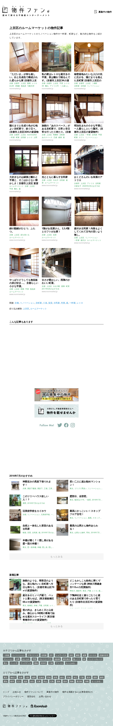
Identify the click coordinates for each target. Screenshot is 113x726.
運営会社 (31, 696)
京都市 (16, 83)
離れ (47, 86)
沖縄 (87, 681)
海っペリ (76, 659)
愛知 (5, 681)
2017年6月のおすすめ (50, 288)
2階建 (17, 86)
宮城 (49, 677)
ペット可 (14, 663)
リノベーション (93, 86)
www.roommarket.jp (50, 185)
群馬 (55, 677)
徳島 (58, 681)
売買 (63, 302)
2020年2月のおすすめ (91, 186)
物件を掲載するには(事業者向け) (77, 691)
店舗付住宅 (103, 655)
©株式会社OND (20, 715)
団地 (36, 663)
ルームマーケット (16, 186)
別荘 (71, 655)
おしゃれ (25, 659)
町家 (17, 137)
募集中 (105, 11)
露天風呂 (66, 659)
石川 (19, 681)
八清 (45, 302)
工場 (51, 663)
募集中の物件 (52, 691)
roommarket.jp (15, 88)
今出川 (55, 180)
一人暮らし (64, 86)
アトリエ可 (54, 86)
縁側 (60, 137)
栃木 (62, 677)
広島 (52, 681)
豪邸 (78, 655)
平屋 (61, 83)
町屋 (67, 286)
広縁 (55, 137)
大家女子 (77, 186)
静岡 (102, 677)
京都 (11, 83)
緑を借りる (25, 234)
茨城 (68, 677)
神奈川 (13, 677)
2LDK (11, 86)
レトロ (34, 83)
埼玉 (75, 677)
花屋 (54, 234)
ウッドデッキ (26, 663)
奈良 (32, 681)
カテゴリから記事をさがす (17, 650)
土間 (35, 137)
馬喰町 (55, 134)
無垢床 (23, 86)
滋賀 (25, 681)
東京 (5, 677)
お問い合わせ (45, 696)
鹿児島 (79, 681)
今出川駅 (56, 286)
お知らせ (17, 691)
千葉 (82, 677)
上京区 (23, 83)
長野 (95, 677)
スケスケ (92, 655)
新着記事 (14, 574)
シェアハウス (61, 655)
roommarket (32, 134)
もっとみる (56, 556)
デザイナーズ (33, 655)
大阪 (27, 677)
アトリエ (90, 183)
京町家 (76, 86)
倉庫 (84, 655)
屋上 (5, 663)
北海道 (41, 677)
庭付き (83, 240)
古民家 (83, 86)
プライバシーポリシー (13, 696)
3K (43, 86)
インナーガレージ (95, 659)
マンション (8, 659)
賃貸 (50, 302)
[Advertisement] (56, 354)
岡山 (45, 681)
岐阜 (12, 681)
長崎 (72, 681)
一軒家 (12, 137)
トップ (6, 691)
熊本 (65, 681)
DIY (51, 655)
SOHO (43, 663)
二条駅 (94, 83)
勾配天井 (30, 86)
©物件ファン (8, 715)
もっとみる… (71, 663)
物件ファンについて (33, 691)
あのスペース (47, 137)
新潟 (88, 677)
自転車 (57, 659)
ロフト (81, 137)
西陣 (29, 83)
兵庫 (38, 681)
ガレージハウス (45, 659)
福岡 (34, 677)
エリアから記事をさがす (16, 672)
